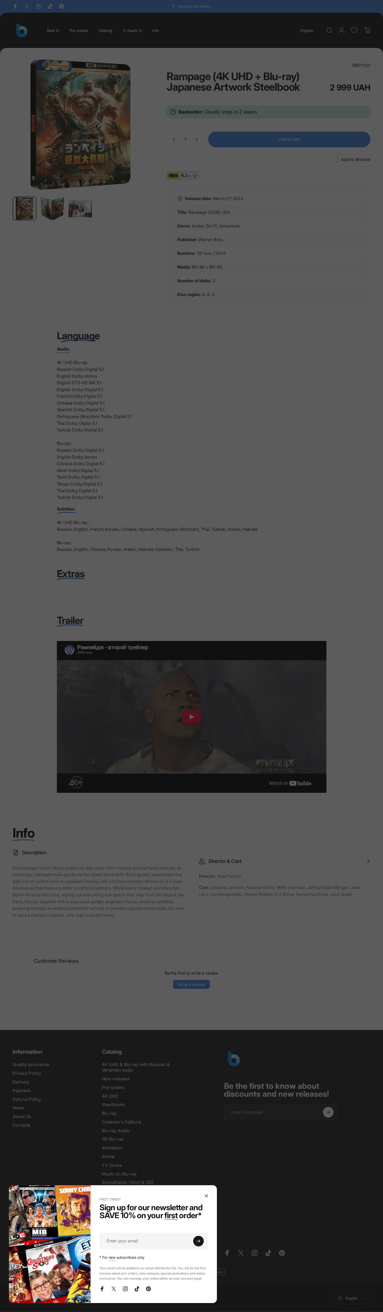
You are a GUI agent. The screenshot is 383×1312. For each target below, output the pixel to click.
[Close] (206, 1195)
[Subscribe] (198, 1241)
